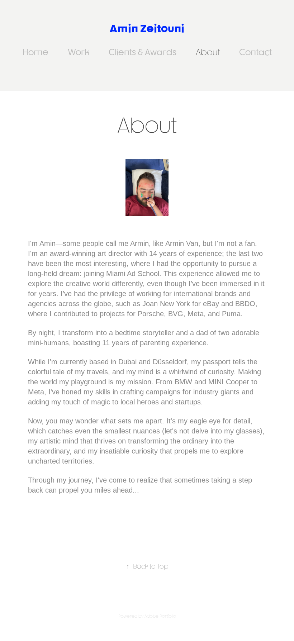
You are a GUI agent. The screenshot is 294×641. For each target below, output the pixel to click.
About (208, 52)
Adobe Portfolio (160, 616)
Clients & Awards (142, 52)
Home (35, 52)
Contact (255, 52)
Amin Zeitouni (147, 28)
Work (78, 52)
